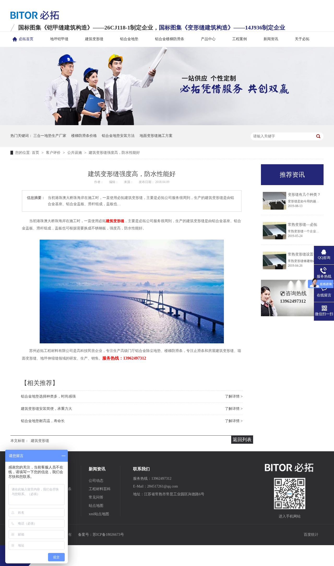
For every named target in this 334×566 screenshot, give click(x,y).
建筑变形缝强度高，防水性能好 (114, 153)
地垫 (53, 481)
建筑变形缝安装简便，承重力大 (46, 409)
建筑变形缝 (94, 39)
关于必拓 (302, 39)
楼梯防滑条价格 (84, 136)
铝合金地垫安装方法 (118, 136)
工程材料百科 (100, 489)
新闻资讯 (271, 39)
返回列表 (242, 439)
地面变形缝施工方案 (156, 136)
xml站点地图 (99, 514)
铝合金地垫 (129, 39)
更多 (53, 514)
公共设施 (75, 153)
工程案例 (239, 39)
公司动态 (96, 481)
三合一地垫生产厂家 (49, 136)
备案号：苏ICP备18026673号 (101, 535)
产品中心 (208, 39)
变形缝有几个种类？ (304, 195)
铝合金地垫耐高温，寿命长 (43, 421)
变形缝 (55, 497)
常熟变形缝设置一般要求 (308, 254)
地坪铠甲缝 (59, 39)
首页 (36, 153)
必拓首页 (26, 39)
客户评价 (54, 153)
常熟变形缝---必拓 (302, 225)
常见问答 (96, 497)
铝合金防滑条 (60, 489)
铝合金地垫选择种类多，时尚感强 (48, 396)
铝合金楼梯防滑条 (169, 39)
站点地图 (96, 506)
